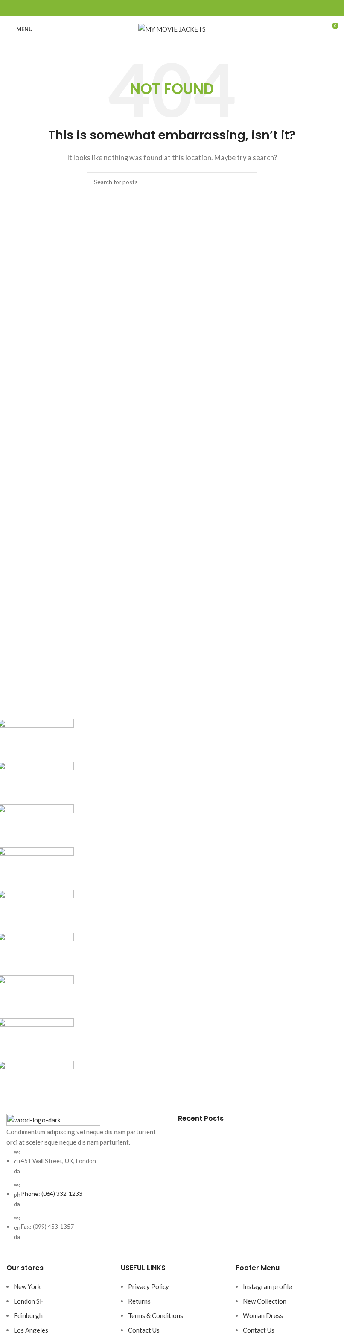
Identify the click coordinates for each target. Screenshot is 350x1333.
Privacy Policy (148, 1286)
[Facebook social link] (151, 8)
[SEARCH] (247, 181)
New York (27, 1286)
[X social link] (162, 8)
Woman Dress (263, 1315)
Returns (139, 1301)
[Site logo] (172, 28)
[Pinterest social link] (172, 8)
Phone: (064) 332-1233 (51, 1193)
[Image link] (53, 1119)
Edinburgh (28, 1315)
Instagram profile (267, 1286)
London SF (29, 1301)
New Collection (264, 1301)
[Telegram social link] (192, 8)
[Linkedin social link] (182, 8)
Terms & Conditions (155, 1315)
